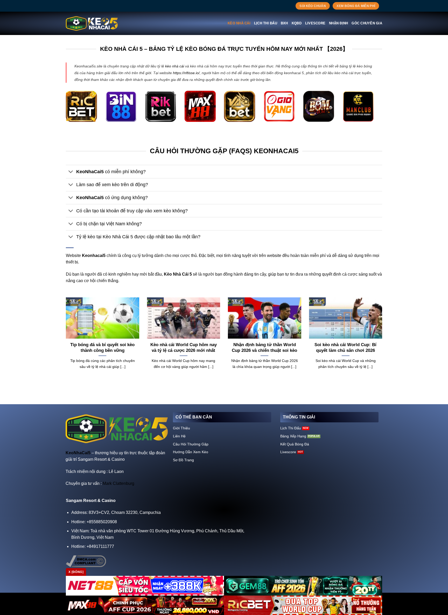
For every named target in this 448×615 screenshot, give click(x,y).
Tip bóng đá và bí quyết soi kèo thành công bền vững (102, 347)
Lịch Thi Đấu (265, 23)
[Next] (383, 342)
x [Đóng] (75, 572)
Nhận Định (338, 23)
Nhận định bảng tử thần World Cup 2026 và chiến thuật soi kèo (264, 347)
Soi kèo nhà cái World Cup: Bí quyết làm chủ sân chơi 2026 (345, 347)
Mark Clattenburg (118, 483)
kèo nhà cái (174, 66)
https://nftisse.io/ (186, 73)
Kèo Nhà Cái (239, 23)
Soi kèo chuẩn (312, 6)
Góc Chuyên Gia (367, 23)
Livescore (315, 23)
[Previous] (65, 342)
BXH (284, 23)
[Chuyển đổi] (71, 172)
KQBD (297, 23)
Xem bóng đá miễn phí (356, 6)
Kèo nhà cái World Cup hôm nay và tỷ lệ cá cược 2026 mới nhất (183, 347)
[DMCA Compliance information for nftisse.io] (86, 561)
